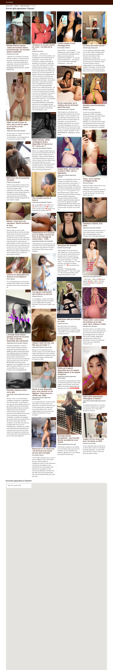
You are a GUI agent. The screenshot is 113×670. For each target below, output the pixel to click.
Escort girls (9, 5)
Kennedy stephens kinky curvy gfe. (17, 391)
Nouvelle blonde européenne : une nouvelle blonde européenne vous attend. (68, 439)
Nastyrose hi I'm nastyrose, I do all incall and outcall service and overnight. (43, 451)
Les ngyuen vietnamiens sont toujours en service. (42, 293)
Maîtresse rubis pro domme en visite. (69, 320)
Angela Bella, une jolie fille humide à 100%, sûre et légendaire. (68, 171)
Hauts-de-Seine (25, 5)
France (16, 5)
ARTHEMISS (9, 2)
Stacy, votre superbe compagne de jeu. (91, 180)
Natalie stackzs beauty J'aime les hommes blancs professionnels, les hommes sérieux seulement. (18, 49)
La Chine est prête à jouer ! (94, 46)
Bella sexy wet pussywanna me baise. (18, 179)
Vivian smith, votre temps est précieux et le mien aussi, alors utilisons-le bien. (94, 322)
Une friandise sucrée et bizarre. (41, 199)
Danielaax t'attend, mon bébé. (92, 225)
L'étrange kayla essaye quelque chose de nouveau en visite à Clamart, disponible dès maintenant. (18, 338)
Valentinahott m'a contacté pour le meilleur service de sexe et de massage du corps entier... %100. (43, 236)
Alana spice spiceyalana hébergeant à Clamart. (93, 397)
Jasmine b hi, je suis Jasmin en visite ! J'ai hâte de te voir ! (43, 47)
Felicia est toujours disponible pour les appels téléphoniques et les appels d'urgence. (69, 371)
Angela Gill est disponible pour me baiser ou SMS (93, 440)
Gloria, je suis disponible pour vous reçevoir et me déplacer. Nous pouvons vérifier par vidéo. (42, 392)
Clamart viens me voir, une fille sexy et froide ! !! (43, 344)
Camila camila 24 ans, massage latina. (67, 44)
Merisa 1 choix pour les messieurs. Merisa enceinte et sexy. (18, 223)
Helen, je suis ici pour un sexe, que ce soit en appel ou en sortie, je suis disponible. (17, 125)
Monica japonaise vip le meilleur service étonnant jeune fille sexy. (68, 105)
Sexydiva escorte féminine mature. (94, 106)
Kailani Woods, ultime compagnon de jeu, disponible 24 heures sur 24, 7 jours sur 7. (42, 143)
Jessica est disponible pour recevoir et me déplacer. (18, 276)
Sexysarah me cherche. (67, 245)
